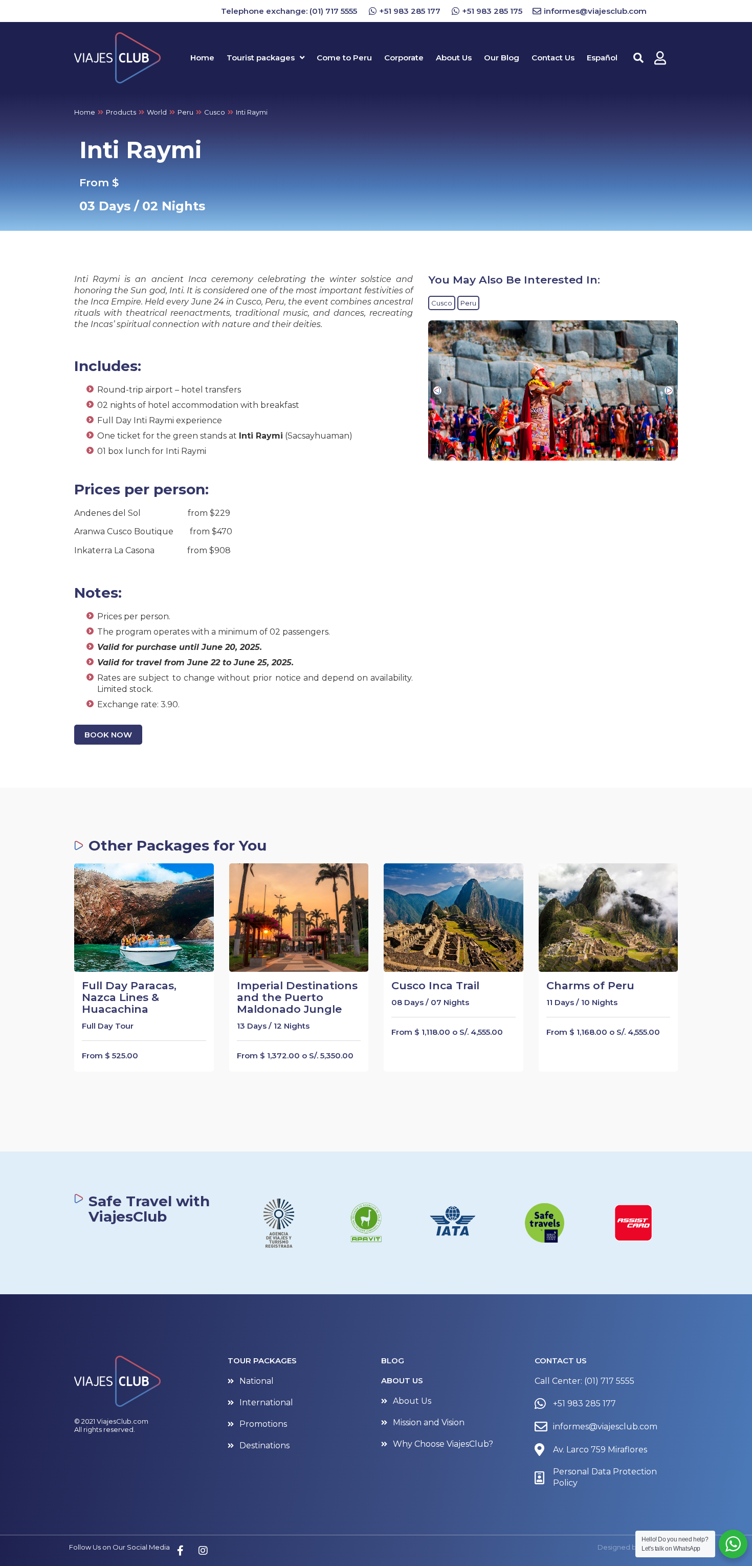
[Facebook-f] (180, 1550)
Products (121, 112)
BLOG (392, 1360)
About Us (402, 1380)
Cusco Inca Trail (435, 985)
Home (84, 112)
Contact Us (561, 1360)
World (157, 112)
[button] (437, 390)
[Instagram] (203, 1550)
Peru (185, 112)
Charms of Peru (590, 985)
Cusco (214, 112)
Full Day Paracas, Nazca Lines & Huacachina (129, 997)
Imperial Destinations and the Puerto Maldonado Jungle (297, 997)
